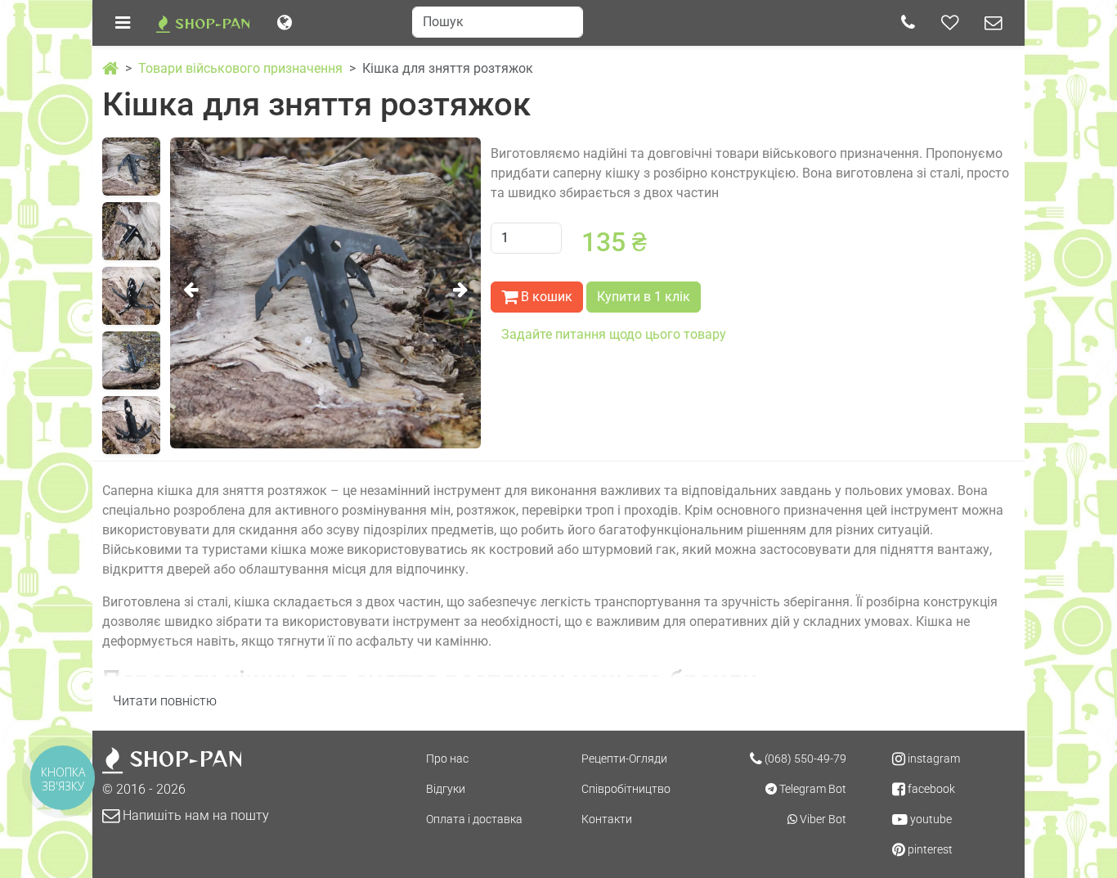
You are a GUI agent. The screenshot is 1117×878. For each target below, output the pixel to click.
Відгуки (445, 788)
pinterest (929, 849)
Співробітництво (626, 788)
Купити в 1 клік (643, 296)
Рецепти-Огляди (624, 758)
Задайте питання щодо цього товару (613, 334)
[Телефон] (908, 23)
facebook (930, 788)
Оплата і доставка (474, 819)
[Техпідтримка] (993, 23)
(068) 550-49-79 (804, 758)
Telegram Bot (811, 788)
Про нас (447, 758)
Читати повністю (165, 701)
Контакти (606, 819)
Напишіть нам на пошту (194, 815)
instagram (932, 758)
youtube (930, 819)
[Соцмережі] (949, 23)
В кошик (545, 296)
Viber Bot (821, 819)
